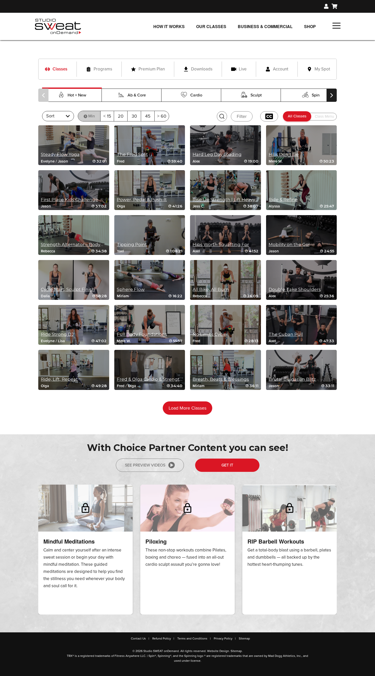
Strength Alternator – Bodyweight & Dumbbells (93, 244)
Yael (120, 251)
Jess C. (199, 206)
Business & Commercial (265, 26)
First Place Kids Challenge (69, 199)
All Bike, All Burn (211, 289)
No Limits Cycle (210, 334)
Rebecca (48, 251)
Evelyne (48, 161)
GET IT (227, 465)
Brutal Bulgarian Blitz (292, 379)
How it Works (169, 26)
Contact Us (138, 638)
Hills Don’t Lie (284, 154)
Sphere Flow (131, 289)
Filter (242, 116)
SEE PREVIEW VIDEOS (145, 465)
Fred (120, 161)
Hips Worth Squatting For (221, 244)
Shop (310, 26)
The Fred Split (132, 154)
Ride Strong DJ (57, 334)
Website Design (218, 651)
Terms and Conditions (192, 638)
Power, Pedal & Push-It (142, 199)
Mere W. (276, 161)
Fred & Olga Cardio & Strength (150, 379)
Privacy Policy (223, 638)
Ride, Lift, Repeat (59, 379)
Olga (121, 206)
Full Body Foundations (142, 334)
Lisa (61, 341)
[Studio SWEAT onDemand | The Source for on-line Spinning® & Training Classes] (58, 26)
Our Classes (211, 26)
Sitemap (244, 638)
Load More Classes (187, 408)
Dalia (45, 296)
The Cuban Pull (286, 334)
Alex (196, 161)
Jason (63, 161)
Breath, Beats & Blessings (221, 379)
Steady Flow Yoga (60, 154)
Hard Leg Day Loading (217, 154)
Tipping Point (132, 244)
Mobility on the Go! (289, 244)
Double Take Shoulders (295, 289)
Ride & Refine (283, 199)
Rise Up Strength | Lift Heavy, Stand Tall (236, 199)
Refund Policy (161, 638)
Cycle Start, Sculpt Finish (68, 289)
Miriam (123, 296)
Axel (196, 251)
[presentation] (43, 95)
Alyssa (274, 206)
